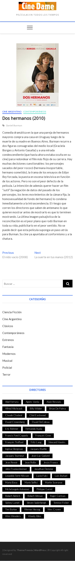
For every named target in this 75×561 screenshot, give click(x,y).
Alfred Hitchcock (13, 408)
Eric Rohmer (11, 428)
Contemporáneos (34, 111)
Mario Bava (11, 482)
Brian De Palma (57, 408)
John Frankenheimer (16, 469)
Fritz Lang (36, 442)
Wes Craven (54, 509)
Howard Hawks (57, 442)
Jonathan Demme (43, 469)
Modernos (9, 353)
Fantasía (7, 346)
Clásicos (7, 326)
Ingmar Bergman (14, 448)
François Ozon (43, 435)
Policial (7, 367)
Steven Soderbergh (36, 502)
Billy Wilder (36, 408)
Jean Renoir (11, 462)
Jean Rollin (30, 462)
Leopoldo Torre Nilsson (17, 475)
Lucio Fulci (42, 475)
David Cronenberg (15, 422)
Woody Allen (34, 516)
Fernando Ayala (34, 428)
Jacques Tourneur (14, 455)
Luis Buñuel (61, 475)
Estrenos (8, 340)
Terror (6, 374)
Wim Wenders (13, 516)
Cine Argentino (12, 111)
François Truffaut (14, 442)
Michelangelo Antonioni (17, 489)
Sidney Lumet (12, 502)
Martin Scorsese (53, 482)
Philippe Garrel (44, 489)
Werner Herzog (32, 509)
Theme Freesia (25, 550)
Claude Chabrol (13, 415)
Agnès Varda (32, 401)
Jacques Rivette (38, 448)
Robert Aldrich (12, 495)
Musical (7, 360)
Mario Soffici (31, 482)
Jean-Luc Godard (40, 455)
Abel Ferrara (11, 401)
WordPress (40, 550)
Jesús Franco (50, 462)
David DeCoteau (41, 422)
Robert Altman (35, 495)
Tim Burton (11, 509)
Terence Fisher (61, 502)
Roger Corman (57, 495)
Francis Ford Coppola (16, 435)
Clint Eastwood (37, 415)
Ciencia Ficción (12, 312)
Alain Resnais (54, 401)
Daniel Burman (14, 125)
